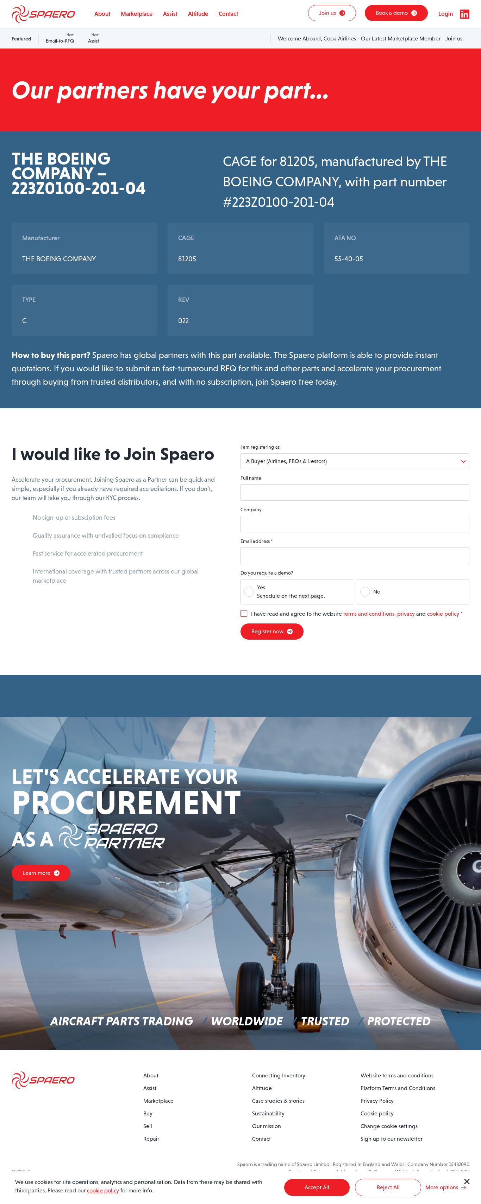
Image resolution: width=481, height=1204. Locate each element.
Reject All (388, 1187)
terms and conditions (368, 614)
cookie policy (443, 614)
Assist (93, 38)
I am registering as (260, 447)
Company (251, 509)
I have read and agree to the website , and (357, 614)
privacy (406, 614)
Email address (257, 541)
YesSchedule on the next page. (291, 591)
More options (441, 1187)
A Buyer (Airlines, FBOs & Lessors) (286, 461)
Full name (251, 478)
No (376, 592)
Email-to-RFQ (60, 38)
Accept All (317, 1187)
